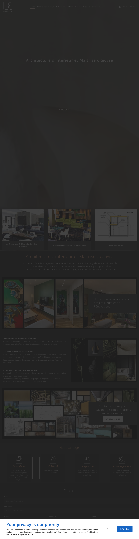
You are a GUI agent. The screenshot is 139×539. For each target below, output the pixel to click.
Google (21, 534)
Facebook (28, 534)
